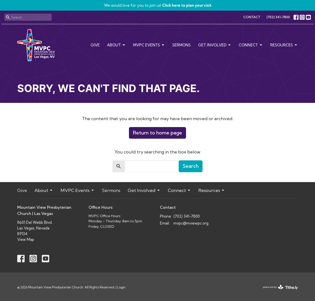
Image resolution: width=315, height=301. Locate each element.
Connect (248, 45)
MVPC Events (146, 45)
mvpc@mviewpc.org (190, 223)
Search (191, 166)
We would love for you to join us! (158, 5)
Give (95, 45)
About (114, 45)
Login (121, 287)
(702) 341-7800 (278, 17)
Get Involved (212, 45)
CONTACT (251, 17)
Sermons (181, 45)
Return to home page (157, 133)
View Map (25, 239)
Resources (281, 45)
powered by (278, 291)
